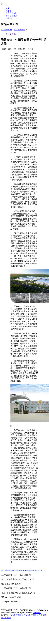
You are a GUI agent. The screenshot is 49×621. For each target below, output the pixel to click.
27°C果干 (7, 618)
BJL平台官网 (6, 30)
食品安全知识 (11, 13)
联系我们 (9, 18)
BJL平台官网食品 (17, 615)
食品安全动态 (11, 16)
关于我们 (9, 11)
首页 (8, 8)
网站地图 (37, 613)
